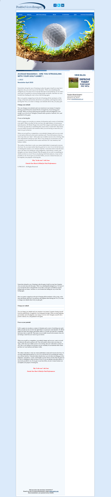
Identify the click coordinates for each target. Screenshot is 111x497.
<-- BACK (20, 79)
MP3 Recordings (41, 14)
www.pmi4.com (54, 491)
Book (54, 14)
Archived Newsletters (87, 14)
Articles (29, 14)
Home (20, 14)
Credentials (65, 14)
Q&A (75, 14)
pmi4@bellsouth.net (77, 99)
